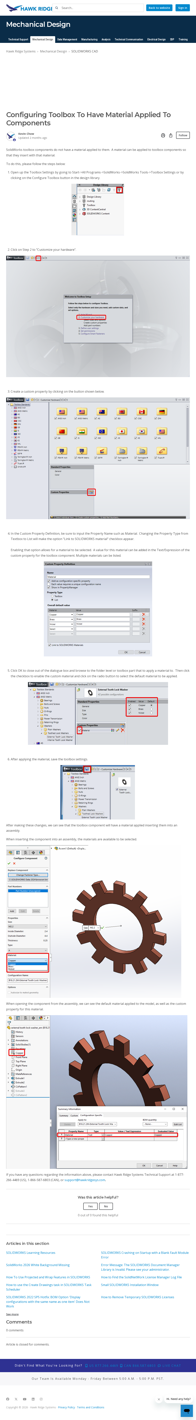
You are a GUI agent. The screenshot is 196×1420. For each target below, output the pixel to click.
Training (183, 39)
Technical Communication (129, 39)
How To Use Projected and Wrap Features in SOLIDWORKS (48, 1277)
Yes (90, 1206)
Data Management (67, 39)
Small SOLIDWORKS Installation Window (129, 1285)
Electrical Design (156, 39)
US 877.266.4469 (103, 1366)
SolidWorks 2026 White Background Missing (38, 1265)
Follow (183, 135)
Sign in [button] (182, 8)
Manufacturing (89, 39)
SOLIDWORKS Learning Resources (30, 1253)
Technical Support (18, 39)
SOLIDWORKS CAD (84, 51)
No (106, 1206)
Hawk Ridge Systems (21, 51)
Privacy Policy (66, 1407)
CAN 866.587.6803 (139, 1366)
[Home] (41, 8)
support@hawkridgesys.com (85, 1180)
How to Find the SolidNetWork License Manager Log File (141, 1277)
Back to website (159, 8)
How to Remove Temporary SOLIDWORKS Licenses (137, 1297)
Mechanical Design (42, 39)
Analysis (106, 39)
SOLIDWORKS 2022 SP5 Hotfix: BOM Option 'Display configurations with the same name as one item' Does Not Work (48, 1301)
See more (12, 1314)
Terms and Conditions (90, 1407)
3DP (172, 39)
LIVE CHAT (171, 1366)
